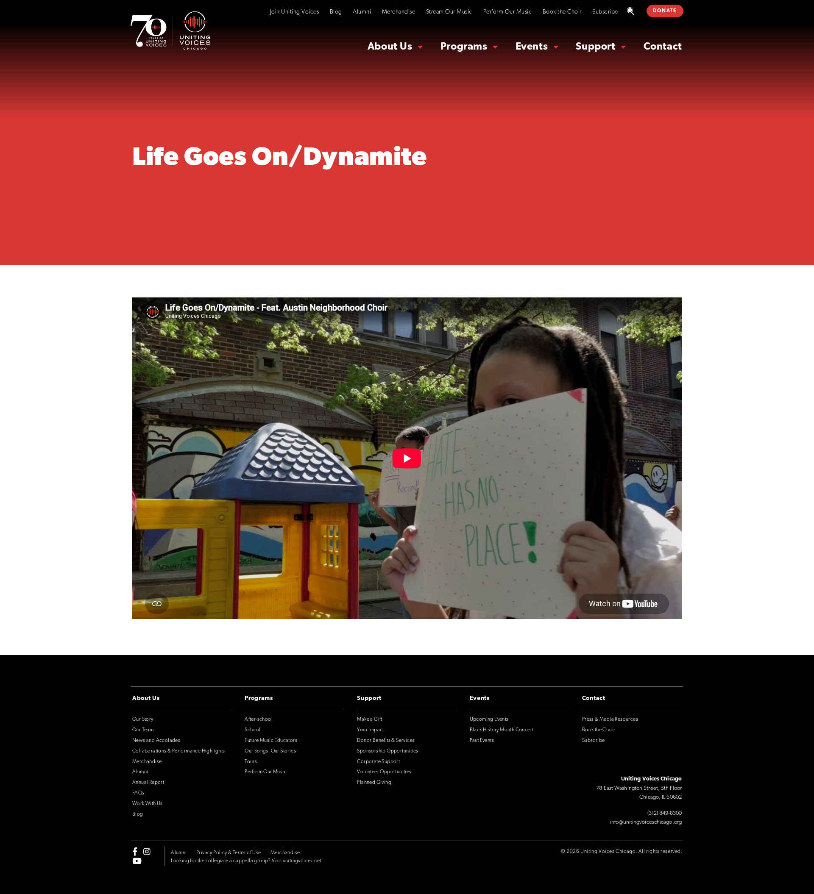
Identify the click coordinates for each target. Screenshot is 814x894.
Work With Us (147, 803)
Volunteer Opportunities (384, 772)
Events (532, 47)
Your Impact (370, 730)
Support (595, 47)
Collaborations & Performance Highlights (178, 751)
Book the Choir (562, 12)
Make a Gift (369, 719)
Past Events (482, 740)
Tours (251, 761)
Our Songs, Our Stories (270, 751)
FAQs (138, 793)
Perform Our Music (507, 12)
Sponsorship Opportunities (387, 751)
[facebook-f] (134, 851)
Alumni (362, 12)
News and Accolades (156, 740)
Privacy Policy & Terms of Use (228, 852)
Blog (336, 12)
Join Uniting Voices (294, 12)
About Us (390, 47)
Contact (663, 47)
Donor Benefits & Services (386, 740)
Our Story (142, 719)
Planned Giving (374, 782)
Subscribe (605, 12)
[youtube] (137, 861)
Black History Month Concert (502, 730)
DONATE (665, 11)
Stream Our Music (449, 12)
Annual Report (148, 782)
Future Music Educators (271, 740)
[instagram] (147, 851)
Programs (464, 47)
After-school (259, 719)
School (252, 730)
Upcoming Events (489, 719)
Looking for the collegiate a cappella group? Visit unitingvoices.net (246, 860)
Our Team (142, 730)
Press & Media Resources (610, 719)
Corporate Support (378, 761)
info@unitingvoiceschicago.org (646, 822)
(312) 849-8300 (664, 813)
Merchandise (398, 12)
